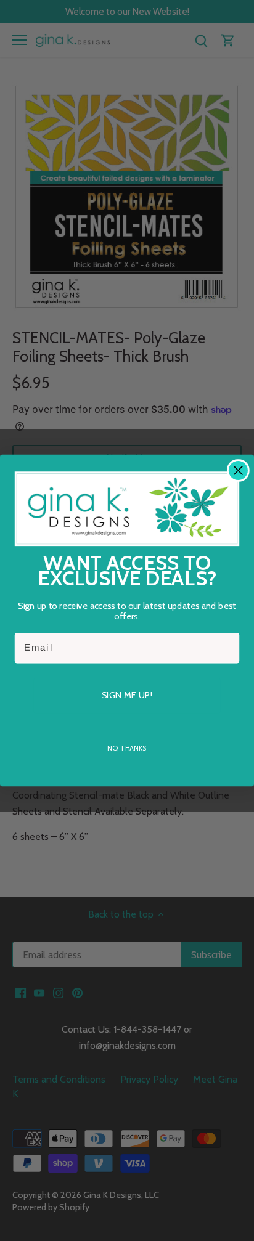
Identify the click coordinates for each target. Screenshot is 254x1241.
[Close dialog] (238, 470)
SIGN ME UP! (127, 695)
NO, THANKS (126, 748)
